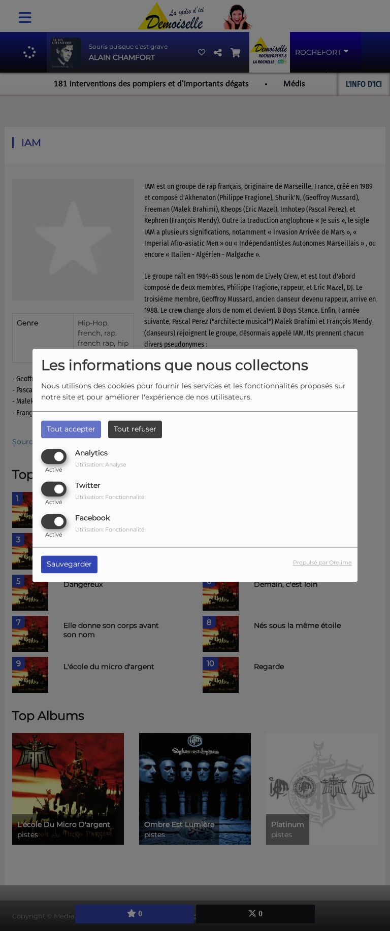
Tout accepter (71, 429)
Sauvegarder (69, 564)
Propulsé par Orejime (322, 563)
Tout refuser (135, 429)
